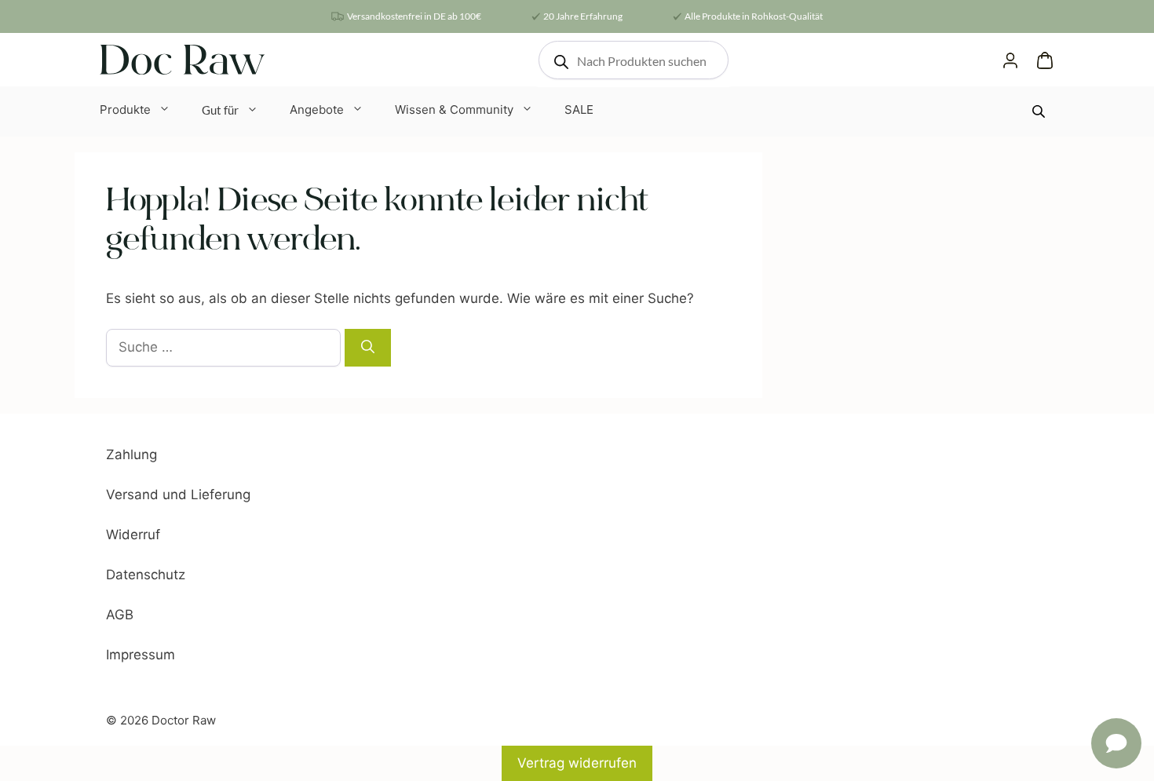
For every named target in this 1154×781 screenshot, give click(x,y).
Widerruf (133, 534)
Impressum (140, 654)
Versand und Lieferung (178, 494)
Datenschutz (145, 574)
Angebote (317, 109)
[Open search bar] (1040, 111)
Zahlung (131, 454)
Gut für (220, 110)
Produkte (125, 109)
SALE (578, 109)
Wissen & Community (454, 109)
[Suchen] (368, 348)
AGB (119, 614)
